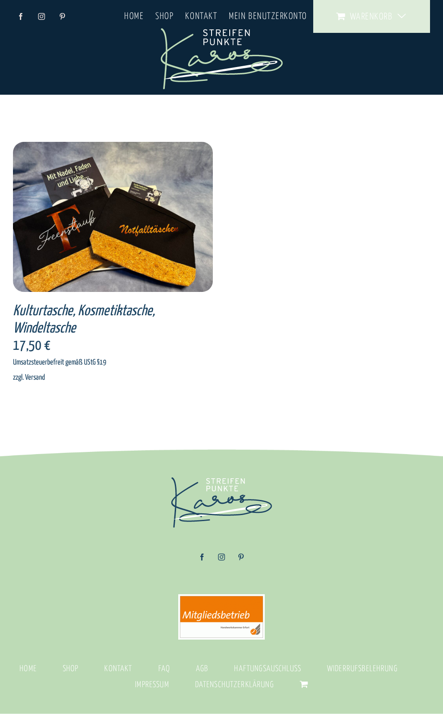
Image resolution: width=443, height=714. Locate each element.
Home (28, 669)
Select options (96, 218)
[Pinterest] (240, 560)
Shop (71, 669)
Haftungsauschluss (267, 669)
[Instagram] (221, 560)
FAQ (164, 669)
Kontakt (118, 669)
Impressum (152, 685)
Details (138, 218)
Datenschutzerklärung (234, 685)
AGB (202, 669)
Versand (35, 377)
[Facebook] (202, 560)
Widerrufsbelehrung (362, 669)
